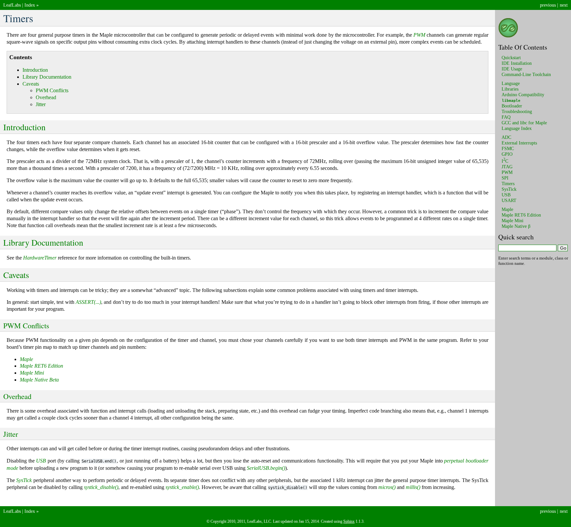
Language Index (517, 128)
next (564, 5)
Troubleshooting (517, 111)
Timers (508, 183)
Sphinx (349, 521)
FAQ (506, 117)
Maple (507, 209)
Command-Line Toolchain (526, 74)
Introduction (35, 70)
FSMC (508, 148)
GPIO (507, 154)
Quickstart (511, 57)
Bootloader (512, 105)
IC (505, 161)
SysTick (509, 189)
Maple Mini (512, 220)
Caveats (30, 84)
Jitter (41, 104)
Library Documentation (46, 77)
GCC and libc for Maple (524, 122)
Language (511, 83)
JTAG (507, 166)
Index (29, 5)
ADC (506, 137)
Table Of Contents (522, 47)
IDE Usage (512, 68)
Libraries (510, 89)
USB (506, 194)
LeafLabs (12, 5)
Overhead (46, 97)
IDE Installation (517, 63)
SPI (505, 178)
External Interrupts (519, 142)
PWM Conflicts (52, 90)
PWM (507, 172)
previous (548, 5)
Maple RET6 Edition (521, 215)
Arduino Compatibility (523, 94)
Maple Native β (516, 226)
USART (509, 200)
